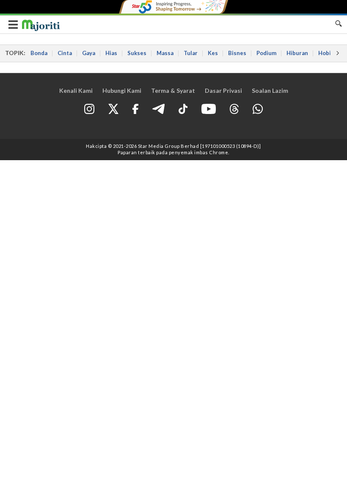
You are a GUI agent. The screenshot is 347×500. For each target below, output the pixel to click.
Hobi (324, 53)
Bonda (38, 53)
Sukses (136, 53)
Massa (165, 53)
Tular (191, 53)
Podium (266, 53)
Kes (213, 53)
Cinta (65, 53)
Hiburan (297, 53)
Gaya (88, 53)
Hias (111, 53)
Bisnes (237, 53)
